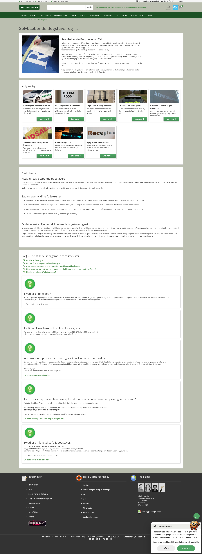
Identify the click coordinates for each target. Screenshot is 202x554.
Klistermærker (44, 15)
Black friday (33, 512)
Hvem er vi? (33, 485)
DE (97, 539)
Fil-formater (87, 508)
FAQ (84, 494)
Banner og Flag (60, 15)
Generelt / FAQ (136, 15)
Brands (31, 517)
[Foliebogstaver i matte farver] (69, 96)
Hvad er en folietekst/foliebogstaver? (41, 272)
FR (104, 539)
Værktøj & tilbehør (111, 15)
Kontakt (150, 15)
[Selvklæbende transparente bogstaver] (37, 133)
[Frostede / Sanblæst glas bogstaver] (164, 96)
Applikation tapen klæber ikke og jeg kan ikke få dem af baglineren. (53, 266)
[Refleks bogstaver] (69, 133)
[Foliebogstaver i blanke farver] (37, 96)
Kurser (124, 15)
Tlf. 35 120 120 (177, 1)
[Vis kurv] (180, 8)
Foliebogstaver (42, 20)
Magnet (82, 15)
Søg (88, 7)
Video (85, 499)
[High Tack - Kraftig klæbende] (101, 96)
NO (93, 539)
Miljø (30, 489)
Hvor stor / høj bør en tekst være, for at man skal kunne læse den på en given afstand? (61, 269)
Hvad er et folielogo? (34, 260)
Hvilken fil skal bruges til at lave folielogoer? (43, 263)
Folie (32, 15)
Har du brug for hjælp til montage (96, 490)
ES (107, 539)
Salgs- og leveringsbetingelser (40, 498)
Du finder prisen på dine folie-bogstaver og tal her (43, 419)
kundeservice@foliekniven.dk (154, 1)
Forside (24, 15)
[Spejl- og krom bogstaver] (101, 133)
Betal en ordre (88, 512)
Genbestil (168, 9)
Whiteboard (94, 15)
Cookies (31, 507)
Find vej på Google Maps (151, 511)
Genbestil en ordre (90, 517)
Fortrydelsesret (34, 503)
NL (100, 539)
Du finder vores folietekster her (36, 460)
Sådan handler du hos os (38, 494)
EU (111, 539)
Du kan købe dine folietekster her (37, 375)
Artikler (86, 503)
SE (90, 539)
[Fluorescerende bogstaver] (133, 96)
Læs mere (44, 119)
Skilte (73, 15)
